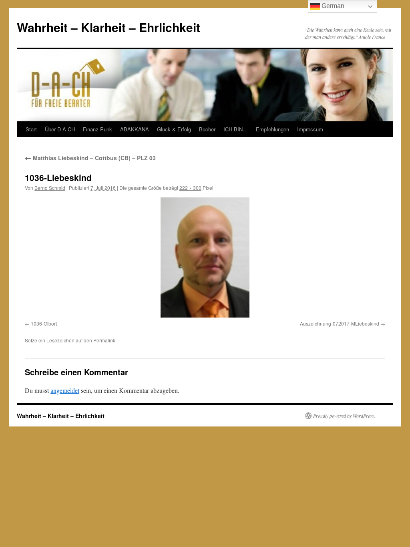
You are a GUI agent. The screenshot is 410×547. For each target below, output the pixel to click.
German (332, 5)
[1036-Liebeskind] (205, 257)
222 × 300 (190, 187)
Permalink (104, 340)
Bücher (207, 129)
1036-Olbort (44, 323)
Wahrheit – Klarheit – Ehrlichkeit (108, 27)
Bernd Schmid (49, 187)
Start (31, 129)
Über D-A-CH (60, 129)
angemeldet (64, 390)
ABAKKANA (134, 129)
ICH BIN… (235, 129)
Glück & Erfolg (174, 129)
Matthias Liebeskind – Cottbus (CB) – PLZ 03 (90, 158)
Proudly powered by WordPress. (344, 415)
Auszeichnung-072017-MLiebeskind (339, 323)
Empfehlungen (272, 129)
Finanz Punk (97, 129)
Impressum (310, 129)
